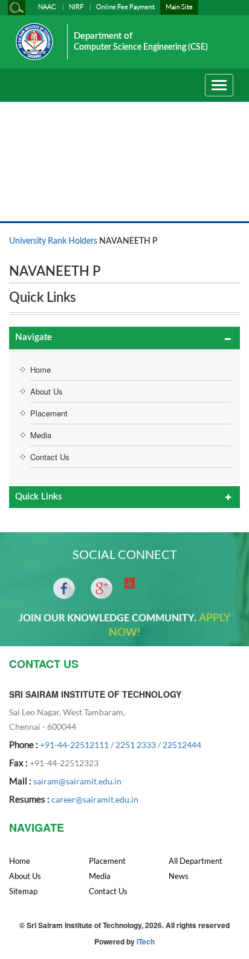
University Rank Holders (53, 241)
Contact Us (50, 457)
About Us (46, 391)
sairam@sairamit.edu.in (77, 781)
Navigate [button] (33, 337)
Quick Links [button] (38, 496)
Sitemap (23, 891)
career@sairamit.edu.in (94, 799)
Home (40, 369)
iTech (146, 941)
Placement (49, 413)
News (179, 876)
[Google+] (101, 588)
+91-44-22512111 (74, 745)
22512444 (182, 745)
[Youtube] (129, 583)
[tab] (124, 338)
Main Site (179, 6)
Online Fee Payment (125, 6)
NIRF (76, 6)
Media (40, 435)
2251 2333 (135, 745)
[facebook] (64, 588)
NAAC (47, 6)
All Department (195, 861)
